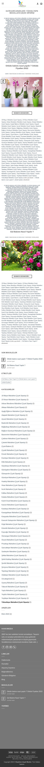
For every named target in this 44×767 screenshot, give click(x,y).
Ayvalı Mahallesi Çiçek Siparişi (25, 126)
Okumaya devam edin (22, 113)
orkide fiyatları (19, 180)
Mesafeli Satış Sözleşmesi (22, 759)
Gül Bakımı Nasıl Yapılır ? (22, 232)
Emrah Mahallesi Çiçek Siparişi (11, 136)
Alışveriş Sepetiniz (8, 668)
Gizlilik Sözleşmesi (28, 756)
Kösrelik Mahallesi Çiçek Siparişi (24, 46)
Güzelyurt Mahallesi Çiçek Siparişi (12, 142)
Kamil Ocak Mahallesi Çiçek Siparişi (21, 40)
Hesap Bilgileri (14, 756)
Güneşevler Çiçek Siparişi (23, 35)
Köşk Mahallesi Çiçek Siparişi (33, 155)
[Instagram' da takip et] (7, 647)
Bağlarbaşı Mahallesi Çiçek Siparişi (19, 25)
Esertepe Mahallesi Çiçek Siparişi (31, 136)
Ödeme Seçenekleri (30, 757)
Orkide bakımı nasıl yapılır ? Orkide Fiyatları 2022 (24, 359)
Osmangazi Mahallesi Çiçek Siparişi (21, 48)
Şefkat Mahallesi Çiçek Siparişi (13, 555)
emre (7, 73)
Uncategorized (34, 57)
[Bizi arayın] (14, 647)
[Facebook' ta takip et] (3, 647)
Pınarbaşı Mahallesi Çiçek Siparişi (25, 50)
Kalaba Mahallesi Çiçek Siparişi (23, 39)
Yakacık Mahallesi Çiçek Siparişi (13, 587)
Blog (3, 679)
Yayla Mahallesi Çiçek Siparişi (26, 59)
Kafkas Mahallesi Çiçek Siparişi (11, 146)
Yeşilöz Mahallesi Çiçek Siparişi (18, 61)
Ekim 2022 (5, 614)
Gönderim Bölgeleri (9, 675)
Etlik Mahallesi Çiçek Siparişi (20, 32)
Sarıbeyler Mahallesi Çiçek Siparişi (21, 163)
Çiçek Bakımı (15, 134)
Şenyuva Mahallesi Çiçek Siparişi (26, 167)
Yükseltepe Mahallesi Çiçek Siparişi (27, 63)
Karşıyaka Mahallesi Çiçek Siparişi (22, 44)
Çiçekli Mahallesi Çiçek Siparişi (22, 30)
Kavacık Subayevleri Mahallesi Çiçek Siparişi (22, 45)
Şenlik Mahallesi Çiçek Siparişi (15, 55)
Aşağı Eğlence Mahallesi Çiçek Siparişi (22, 21)
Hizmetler (5, 664)
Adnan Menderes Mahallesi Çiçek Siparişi (19, 122)
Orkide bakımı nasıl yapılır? (27, 379)
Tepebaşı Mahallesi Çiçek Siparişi (26, 56)
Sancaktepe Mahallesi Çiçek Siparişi (17, 51)
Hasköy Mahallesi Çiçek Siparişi (32, 142)
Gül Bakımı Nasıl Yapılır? (29, 341)
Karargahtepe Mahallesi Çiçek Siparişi (18, 43)
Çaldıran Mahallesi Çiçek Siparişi (20, 132)
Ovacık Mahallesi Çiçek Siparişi (13, 540)
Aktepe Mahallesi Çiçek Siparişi (22, 20)
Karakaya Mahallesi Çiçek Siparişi (27, 42)
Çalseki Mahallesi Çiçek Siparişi (22, 29)
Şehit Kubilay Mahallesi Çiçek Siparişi (25, 54)
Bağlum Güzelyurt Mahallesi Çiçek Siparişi (21, 26)
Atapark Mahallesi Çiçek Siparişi (21, 22)
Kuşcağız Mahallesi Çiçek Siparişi (18, 48)
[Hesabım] (38, 3)
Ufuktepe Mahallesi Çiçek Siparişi (16, 57)
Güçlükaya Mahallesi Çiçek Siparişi (30, 138)
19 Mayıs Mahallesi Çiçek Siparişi (15, 18)
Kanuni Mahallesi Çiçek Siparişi (13, 505)
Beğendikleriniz (7, 672)
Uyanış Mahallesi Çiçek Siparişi (15, 58)
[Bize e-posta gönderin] (10, 647)
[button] (3, 3)
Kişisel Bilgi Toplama (14, 757)
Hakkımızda (6, 660)
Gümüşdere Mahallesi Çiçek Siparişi (12, 140)
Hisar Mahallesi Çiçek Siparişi (22, 37)
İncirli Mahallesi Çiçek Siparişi (21, 38)
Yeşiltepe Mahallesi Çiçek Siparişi (21, 61)
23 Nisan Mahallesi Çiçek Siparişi (14, 399)
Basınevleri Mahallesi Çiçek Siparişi (15, 434)
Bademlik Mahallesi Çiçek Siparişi (24, 24)
